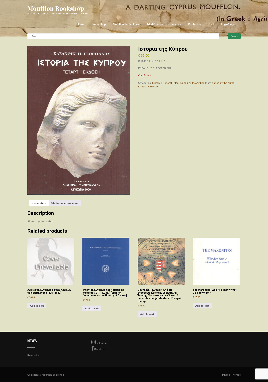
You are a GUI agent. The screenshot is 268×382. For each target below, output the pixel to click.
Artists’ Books (154, 24)
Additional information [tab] (65, 202)
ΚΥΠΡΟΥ (153, 86)
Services (176, 24)
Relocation (33, 355)
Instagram (101, 342)
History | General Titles (165, 82)
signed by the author (223, 82)
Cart (211, 24)
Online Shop (99, 24)
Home (80, 24)
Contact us (194, 24)
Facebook (100, 349)
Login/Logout (229, 24)
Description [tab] (39, 202)
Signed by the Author (192, 82)
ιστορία (142, 86)
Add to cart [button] (37, 305)
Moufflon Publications (126, 24)
